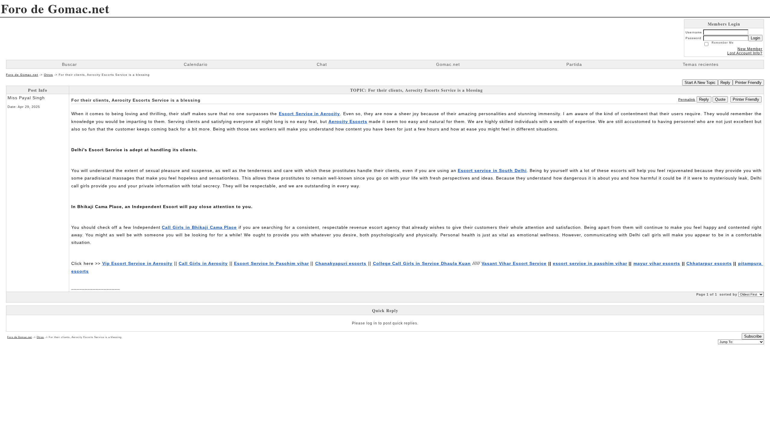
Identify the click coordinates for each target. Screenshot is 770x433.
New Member (750, 49)
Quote (720, 99)
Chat (322, 64)
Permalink (686, 99)
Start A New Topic (700, 82)
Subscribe (753, 336)
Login (755, 38)
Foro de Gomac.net (22, 74)
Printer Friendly (748, 82)
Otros (48, 74)
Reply (725, 82)
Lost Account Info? (744, 53)
